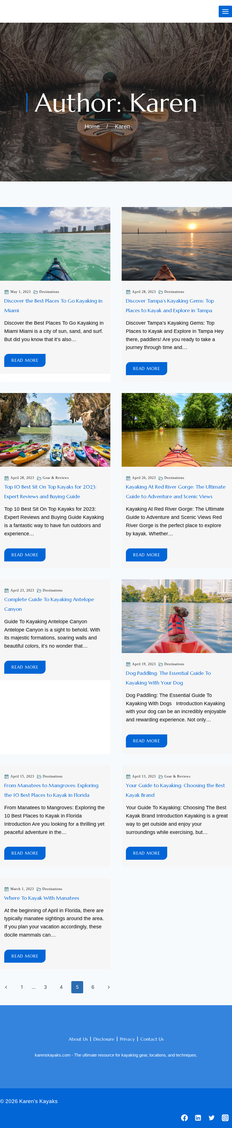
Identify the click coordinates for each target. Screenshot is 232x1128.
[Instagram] (225, 1118)
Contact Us (152, 1039)
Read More (28, 362)
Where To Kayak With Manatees (41, 898)
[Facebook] (184, 1118)
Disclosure (103, 1039)
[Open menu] (225, 11)
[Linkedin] (198, 1118)
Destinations (49, 292)
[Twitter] (211, 1118)
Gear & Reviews (56, 478)
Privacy (127, 1039)
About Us (78, 1039)
